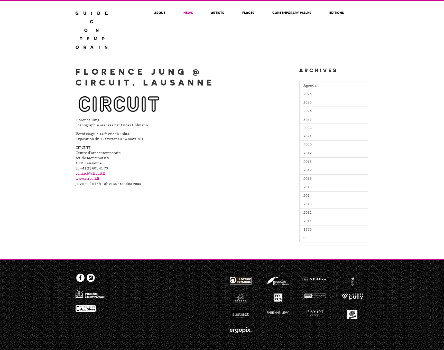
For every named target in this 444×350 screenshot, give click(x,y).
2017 (307, 170)
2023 (307, 119)
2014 (307, 196)
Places (248, 12)
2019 (307, 153)
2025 (307, 103)
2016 (307, 179)
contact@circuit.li (90, 174)
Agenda (310, 86)
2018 (307, 162)
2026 (307, 94)
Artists (217, 12)
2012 (307, 213)
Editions (336, 12)
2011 (307, 221)
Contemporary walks (291, 12)
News (188, 12)
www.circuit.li (87, 179)
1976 (307, 230)
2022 (307, 128)
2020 (307, 145)
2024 (307, 111)
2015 (307, 187)
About (159, 12)
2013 (307, 204)
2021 (307, 136)
